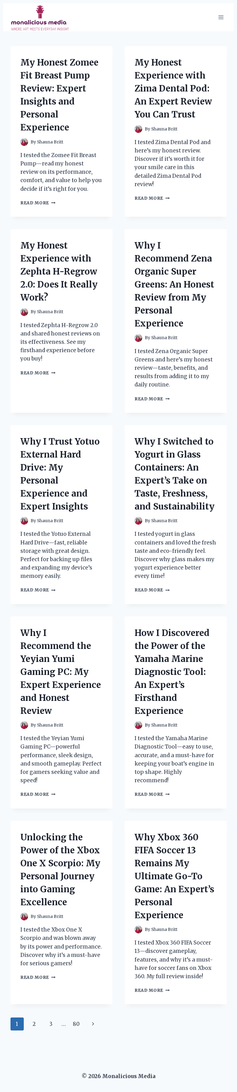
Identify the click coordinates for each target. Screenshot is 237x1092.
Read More (38, 203)
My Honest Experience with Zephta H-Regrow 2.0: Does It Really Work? (59, 271)
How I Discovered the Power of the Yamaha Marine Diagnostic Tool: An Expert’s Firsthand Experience (172, 671)
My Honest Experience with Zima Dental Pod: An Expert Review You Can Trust (173, 88)
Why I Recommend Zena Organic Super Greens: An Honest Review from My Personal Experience (174, 284)
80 (76, 1024)
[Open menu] (221, 17)
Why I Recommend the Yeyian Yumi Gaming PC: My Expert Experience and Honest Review (60, 671)
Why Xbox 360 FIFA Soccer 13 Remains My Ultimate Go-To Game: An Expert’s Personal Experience (174, 876)
